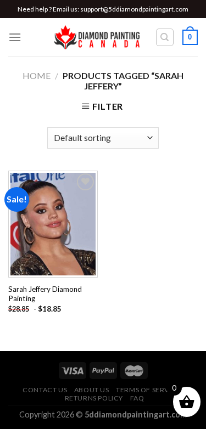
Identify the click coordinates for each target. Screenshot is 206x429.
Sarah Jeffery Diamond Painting (45, 294)
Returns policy (94, 398)
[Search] (165, 37)
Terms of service (148, 390)
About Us (91, 390)
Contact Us (45, 390)
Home (37, 75)
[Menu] (14, 37)
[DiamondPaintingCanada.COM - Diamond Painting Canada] (100, 37)
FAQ (137, 398)
